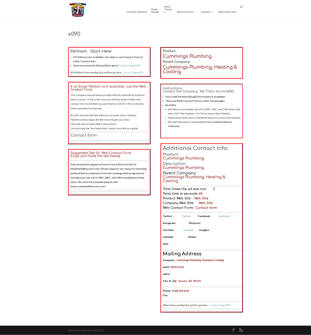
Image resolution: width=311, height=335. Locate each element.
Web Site (201, 198)
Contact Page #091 (130, 65)
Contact (206, 12)
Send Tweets (168, 9)
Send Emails (155, 10)
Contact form (83, 135)
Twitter (186, 216)
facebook (224, 216)
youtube (188, 229)
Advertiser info (227, 12)
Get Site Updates (137, 12)
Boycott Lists (185, 12)
